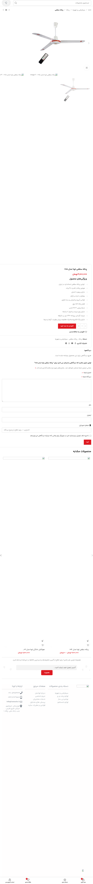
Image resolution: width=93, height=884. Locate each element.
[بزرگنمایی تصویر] (86, 68)
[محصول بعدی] (3, 10)
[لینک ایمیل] (72, 343)
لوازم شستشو (63, 702)
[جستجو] (15, 3)
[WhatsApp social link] (69, 343)
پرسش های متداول (37, 702)
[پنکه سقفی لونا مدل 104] (69, 548)
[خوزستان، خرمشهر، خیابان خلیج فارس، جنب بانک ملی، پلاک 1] (21, 706)
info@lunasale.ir (13, 701)
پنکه (68, 10)
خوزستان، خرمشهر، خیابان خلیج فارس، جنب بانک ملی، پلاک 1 (12, 709)
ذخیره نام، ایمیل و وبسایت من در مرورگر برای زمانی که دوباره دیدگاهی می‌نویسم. (59, 435)
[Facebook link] (75, 343)
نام (90, 405)
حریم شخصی (40, 696)
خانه (89, 10)
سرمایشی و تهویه (79, 10)
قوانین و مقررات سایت (36, 705)
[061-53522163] (21, 693)
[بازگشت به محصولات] (6, 10)
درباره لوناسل (40, 693)
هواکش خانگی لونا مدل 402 (34, 649)
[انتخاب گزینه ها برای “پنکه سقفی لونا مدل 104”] (88, 641)
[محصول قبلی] (9, 10)
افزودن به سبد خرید (67, 326)
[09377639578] (21, 697)
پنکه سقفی (59, 10)
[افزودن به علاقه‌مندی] (88, 645)
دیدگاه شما (86, 377)
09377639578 (14, 697)
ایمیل (89, 415)
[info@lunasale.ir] (21, 701)
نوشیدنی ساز (63, 699)
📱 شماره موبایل (85, 425)
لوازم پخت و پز (62, 696)
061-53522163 (14, 693)
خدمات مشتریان (39, 699)
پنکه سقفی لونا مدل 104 (79, 649)
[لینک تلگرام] (66, 343)
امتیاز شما (86, 373)
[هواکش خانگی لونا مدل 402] (24, 548)
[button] (88, 43)
